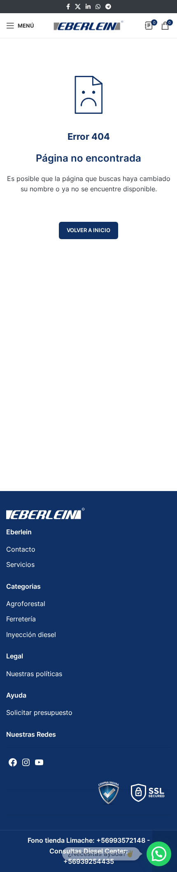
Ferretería (21, 619)
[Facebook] (12, 762)
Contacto (20, 549)
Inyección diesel (31, 634)
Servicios (20, 564)
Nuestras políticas (34, 674)
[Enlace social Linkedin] (88, 6)
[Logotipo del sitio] (88, 25)
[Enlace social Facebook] (68, 6)
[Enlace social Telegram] (108, 6)
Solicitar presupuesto (39, 712)
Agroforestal (25, 603)
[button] (159, 853)
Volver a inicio (88, 230)
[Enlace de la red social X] (77, 6)
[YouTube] (39, 762)
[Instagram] (26, 762)
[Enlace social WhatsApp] (98, 6)
